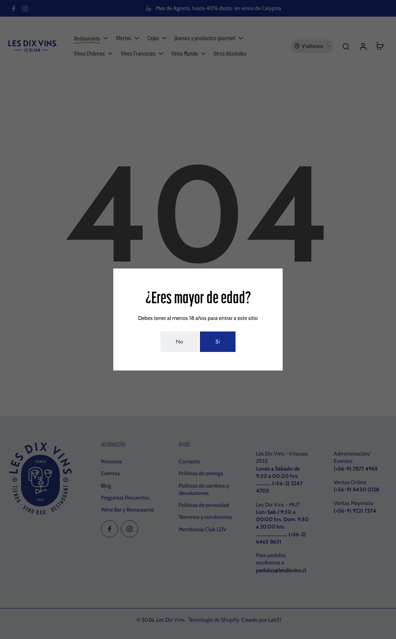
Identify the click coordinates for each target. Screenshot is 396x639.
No (179, 341)
